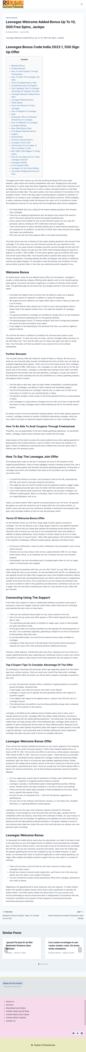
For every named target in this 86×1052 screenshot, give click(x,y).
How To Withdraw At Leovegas (24, 123)
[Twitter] (77, 1033)
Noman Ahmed (13, 32)
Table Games (17, 103)
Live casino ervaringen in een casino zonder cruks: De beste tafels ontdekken (63, 945)
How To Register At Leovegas (23, 111)
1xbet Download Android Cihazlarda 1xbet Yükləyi (65, 915)
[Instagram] (81, 1033)
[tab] (38, 964)
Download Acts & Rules (16, 1008)
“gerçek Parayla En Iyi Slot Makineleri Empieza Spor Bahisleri (19, 945)
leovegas (59, 893)
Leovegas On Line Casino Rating (25, 168)
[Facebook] (73, 1033)
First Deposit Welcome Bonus (23, 131)
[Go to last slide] (6, 950)
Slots (13, 114)
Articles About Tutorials (16, 1018)
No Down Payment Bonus (22, 140)
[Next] (80, 950)
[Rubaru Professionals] (13, 4)
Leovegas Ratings (18, 125)
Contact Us (11, 1021)
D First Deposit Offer (20, 165)
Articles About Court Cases (17, 1014)
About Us (10, 1002)
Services (9, 1005)
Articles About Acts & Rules (17, 1011)
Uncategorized (12, 18)
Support (14, 134)
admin (10, 953)
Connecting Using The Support (24, 86)
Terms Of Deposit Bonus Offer (24, 83)
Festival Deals (17, 137)
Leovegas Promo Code (21, 143)
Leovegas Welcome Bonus (22, 100)
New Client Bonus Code (21, 128)
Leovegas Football (19, 163)
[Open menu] (81, 4)
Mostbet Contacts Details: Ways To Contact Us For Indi (21, 915)
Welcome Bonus (18, 66)
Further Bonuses (18, 68)
